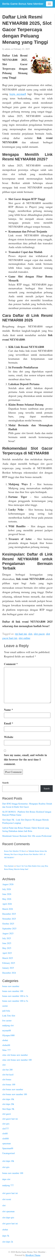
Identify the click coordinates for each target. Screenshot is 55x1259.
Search (5, 782)
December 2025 (9, 913)
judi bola (6, 1010)
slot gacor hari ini (10, 1118)
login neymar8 (17, 94)
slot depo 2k (7, 1241)
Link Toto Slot (8, 1015)
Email (8, 723)
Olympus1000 (8, 1035)
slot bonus (6, 1079)
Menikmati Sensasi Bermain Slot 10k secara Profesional (26, 835)
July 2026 (6, 889)
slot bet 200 (7, 1069)
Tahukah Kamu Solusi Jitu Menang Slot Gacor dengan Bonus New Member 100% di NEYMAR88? (25, 854)
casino (5, 1005)
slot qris (5, 1123)
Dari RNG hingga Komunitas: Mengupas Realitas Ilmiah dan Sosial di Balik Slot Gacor (27, 805)
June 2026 (6, 894)
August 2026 (7, 884)
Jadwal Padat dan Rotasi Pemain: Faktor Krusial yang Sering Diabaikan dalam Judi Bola (25, 829)
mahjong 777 (8, 1185)
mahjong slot (8, 1025)
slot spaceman (8, 1211)
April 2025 (7, 953)
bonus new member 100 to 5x (15, 1000)
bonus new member (10, 986)
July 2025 (6, 938)
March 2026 (7, 908)
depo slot (6, 1179)
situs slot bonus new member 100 (17, 1059)
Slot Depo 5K (8, 1108)
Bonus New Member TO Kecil (15, 851)
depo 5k (5, 1235)
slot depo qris (8, 1217)
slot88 (5, 1133)
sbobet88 (6, 1045)
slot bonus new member (12, 1089)
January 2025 (8, 967)
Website (8, 737)
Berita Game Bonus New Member (22, 3)
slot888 (5, 1138)
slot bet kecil (7, 1074)
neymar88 (6, 1030)
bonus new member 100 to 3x (15, 996)
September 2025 (9, 928)
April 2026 (7, 903)
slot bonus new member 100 (14, 1094)
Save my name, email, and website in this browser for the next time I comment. (25, 759)
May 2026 (6, 898)
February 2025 (8, 962)
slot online (24, 638)
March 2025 (7, 958)
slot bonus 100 (8, 1084)
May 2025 (6, 948)
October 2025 (8, 923)
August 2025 (7, 933)
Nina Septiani (9, 866)
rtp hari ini (21, 633)
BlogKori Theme (33, 1255)
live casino (6, 1020)
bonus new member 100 (12, 991)
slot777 (5, 1128)
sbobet (5, 1040)
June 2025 (6, 943)
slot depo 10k (8, 1099)
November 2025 (9, 918)
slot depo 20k (8, 1104)
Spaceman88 (7, 1148)
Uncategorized (8, 1153)
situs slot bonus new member (15, 1054)
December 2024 (9, 972)
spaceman (6, 1143)
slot (30, 633)
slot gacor (39, 633)
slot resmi (6, 1199)
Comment (11, 664)
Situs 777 (6, 1050)
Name (8, 710)
